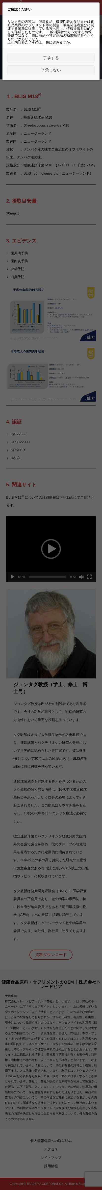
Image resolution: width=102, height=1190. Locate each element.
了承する (51, 58)
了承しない (51, 70)
